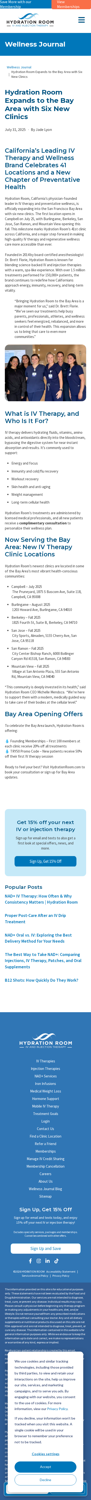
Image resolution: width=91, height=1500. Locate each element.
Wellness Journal (19, 67)
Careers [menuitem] (45, 1173)
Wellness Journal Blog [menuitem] (45, 1189)
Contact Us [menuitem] (45, 1128)
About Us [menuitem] (46, 1181)
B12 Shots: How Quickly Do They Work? (41, 980)
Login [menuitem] (45, 1121)
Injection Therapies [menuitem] (45, 1068)
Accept (45, 1467)
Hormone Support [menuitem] (45, 1098)
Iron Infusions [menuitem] (45, 1083)
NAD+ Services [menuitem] (45, 1076)
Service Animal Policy (35, 1275)
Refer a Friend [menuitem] (45, 1143)
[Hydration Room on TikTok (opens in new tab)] (56, 1261)
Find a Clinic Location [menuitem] (45, 1136)
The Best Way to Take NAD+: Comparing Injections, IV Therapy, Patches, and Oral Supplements (43, 960)
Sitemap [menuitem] (45, 1196)
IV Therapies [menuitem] (45, 1061)
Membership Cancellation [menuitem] (45, 1166)
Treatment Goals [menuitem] (45, 1113)
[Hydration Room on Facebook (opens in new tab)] (30, 1261)
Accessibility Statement (60, 1271)
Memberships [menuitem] (45, 1151)
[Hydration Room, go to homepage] (30, 26)
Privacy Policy (57, 1409)
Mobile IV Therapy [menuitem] (45, 1106)
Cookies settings (45, 1454)
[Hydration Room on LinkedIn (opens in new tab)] (47, 1261)
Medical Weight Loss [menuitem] (45, 1091)
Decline (45, 1480)
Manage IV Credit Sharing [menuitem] (46, 1158)
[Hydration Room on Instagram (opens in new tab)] (39, 1261)
